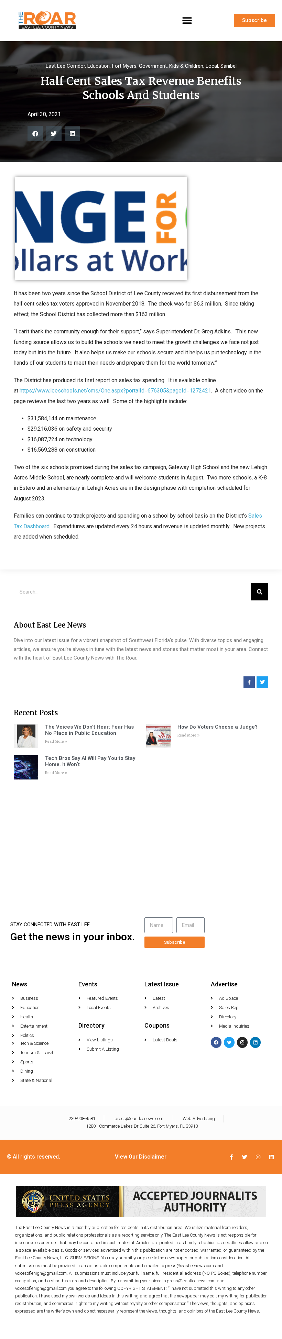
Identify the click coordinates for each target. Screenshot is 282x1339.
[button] (187, 20)
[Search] (259, 591)
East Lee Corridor (65, 66)
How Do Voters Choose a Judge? (217, 727)
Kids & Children (186, 66)
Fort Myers (124, 66)
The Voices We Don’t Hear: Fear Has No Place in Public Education (89, 730)
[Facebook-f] (231, 1157)
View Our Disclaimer (140, 1156)
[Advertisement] (141, 834)
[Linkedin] (255, 1042)
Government (153, 66)
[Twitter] (229, 1042)
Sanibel (228, 66)
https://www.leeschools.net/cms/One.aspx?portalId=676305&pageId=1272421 (115, 390)
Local (212, 66)
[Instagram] (242, 1042)
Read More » (56, 741)
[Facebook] (216, 1042)
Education (98, 66)
